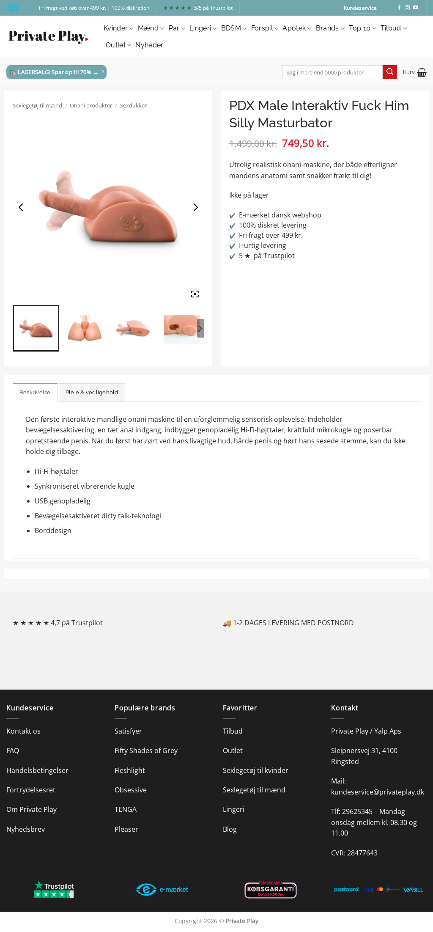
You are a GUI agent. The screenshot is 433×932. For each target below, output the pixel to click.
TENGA (126, 809)
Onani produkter (91, 105)
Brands (327, 28)
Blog (230, 829)
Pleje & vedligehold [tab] (92, 392)
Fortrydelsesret (30, 790)
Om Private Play (31, 809)
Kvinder (116, 28)
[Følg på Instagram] (407, 8)
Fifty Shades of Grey (146, 750)
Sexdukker (133, 105)
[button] (415, 72)
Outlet (116, 45)
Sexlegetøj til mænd (37, 105)
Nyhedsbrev (25, 829)
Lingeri (200, 28)
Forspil (262, 28)
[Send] (390, 72)
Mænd (148, 28)
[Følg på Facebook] (399, 8)
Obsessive (131, 790)
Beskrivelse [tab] (35, 392)
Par (174, 28)
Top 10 (359, 28)
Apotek (294, 28)
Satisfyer (128, 731)
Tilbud (391, 28)
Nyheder (149, 45)
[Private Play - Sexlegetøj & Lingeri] (48, 37)
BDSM (231, 28)
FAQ (12, 750)
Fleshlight (130, 770)
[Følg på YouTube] (415, 8)
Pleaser (126, 829)
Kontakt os (23, 731)
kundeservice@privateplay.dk (377, 792)
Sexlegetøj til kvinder (255, 770)
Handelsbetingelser (37, 770)
